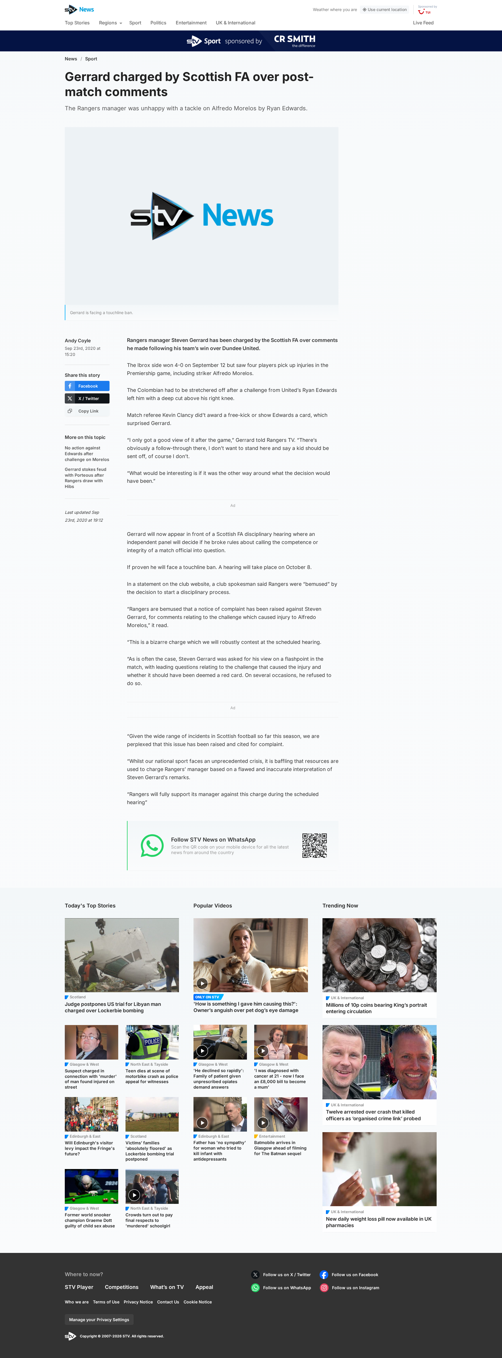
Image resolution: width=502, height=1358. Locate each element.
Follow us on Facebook (355, 1274)
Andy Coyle (78, 340)
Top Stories (77, 23)
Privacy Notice (138, 1301)
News (71, 59)
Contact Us (168, 1301)
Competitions (122, 1287)
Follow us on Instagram (355, 1287)
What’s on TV (167, 1287)
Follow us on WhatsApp (287, 1287)
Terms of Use (106, 1301)
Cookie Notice (198, 1301)
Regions (108, 23)
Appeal (204, 1287)
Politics (158, 23)
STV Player (79, 1287)
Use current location (387, 9)
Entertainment (191, 23)
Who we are (77, 1301)
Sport (135, 23)
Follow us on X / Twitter (287, 1274)
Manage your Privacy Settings (99, 1319)
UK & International (235, 23)
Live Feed (423, 23)
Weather (321, 9)
